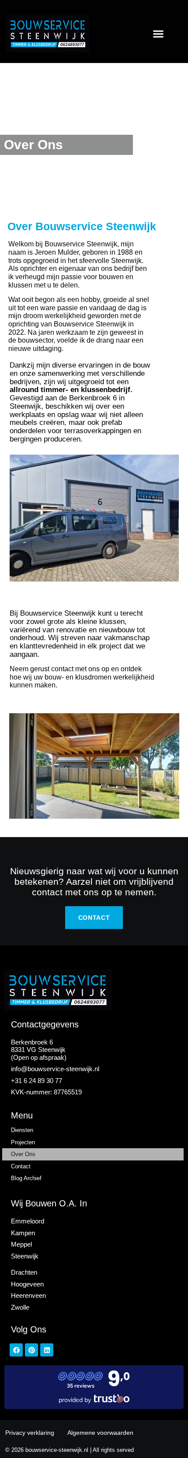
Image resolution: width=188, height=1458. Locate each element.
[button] (158, 33)
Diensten (22, 1130)
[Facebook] (16, 1349)
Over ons (23, 1154)
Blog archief (26, 1178)
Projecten (23, 1142)
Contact (21, 1166)
